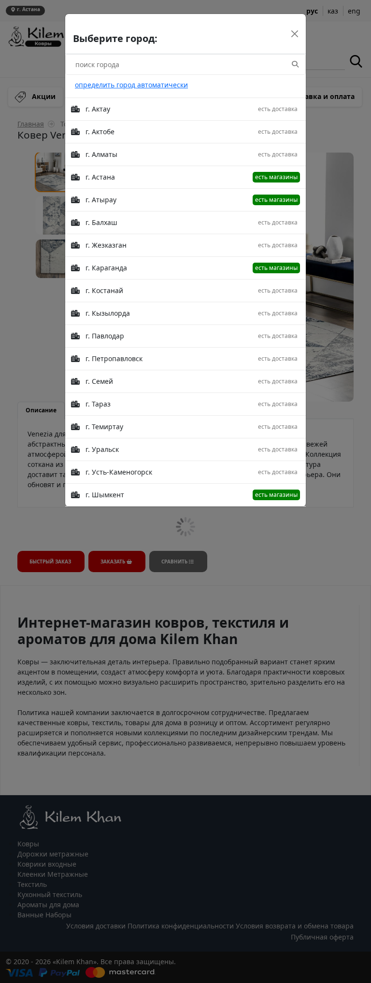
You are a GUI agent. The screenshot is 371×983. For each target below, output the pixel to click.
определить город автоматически (131, 84)
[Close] (294, 34)
